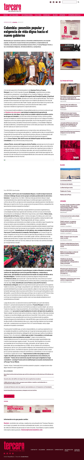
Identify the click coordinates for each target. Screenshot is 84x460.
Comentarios (59, 449)
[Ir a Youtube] (56, 2)
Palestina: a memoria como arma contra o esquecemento (70, 279)
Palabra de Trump (65, 191)
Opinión (14, 22)
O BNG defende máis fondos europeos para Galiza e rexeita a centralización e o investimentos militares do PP (25, 383)
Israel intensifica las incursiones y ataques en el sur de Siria (20, 390)
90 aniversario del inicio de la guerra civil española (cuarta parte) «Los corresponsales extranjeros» (68, 271)
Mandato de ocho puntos (13, 112)
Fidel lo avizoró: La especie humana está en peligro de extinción (68, 223)
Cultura (38, 15)
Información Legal (69, 450)
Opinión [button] (62, 15)
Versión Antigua (77, 450)
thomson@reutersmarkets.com (31, 430)
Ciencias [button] (46, 15)
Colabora (42, 449)
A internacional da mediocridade (69, 216)
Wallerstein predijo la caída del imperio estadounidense (69, 252)
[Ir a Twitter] (53, 2)
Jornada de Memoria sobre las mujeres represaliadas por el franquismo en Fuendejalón (28, 387)
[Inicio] (12, 7)
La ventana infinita (65, 180)
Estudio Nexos (24, 456)
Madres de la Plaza (65, 194)
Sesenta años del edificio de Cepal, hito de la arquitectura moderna (22, 379)
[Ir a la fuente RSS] (59, 2)
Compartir (9, 396)
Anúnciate (49, 449)
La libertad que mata (66, 187)
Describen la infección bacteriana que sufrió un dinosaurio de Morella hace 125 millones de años (28, 374)
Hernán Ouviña (8, 22)
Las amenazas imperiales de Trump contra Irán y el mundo (68, 230)
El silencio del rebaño (66, 184)
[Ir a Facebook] (50, 2)
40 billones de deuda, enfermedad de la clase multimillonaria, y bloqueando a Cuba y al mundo (69, 261)
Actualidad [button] (14, 15)
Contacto (34, 449)
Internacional (27, 15)
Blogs (55, 15)
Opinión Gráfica (74, 15)
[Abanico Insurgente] (70, 66)
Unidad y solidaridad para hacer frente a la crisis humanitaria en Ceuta (69, 245)
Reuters (6, 423)
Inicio (6, 15)
